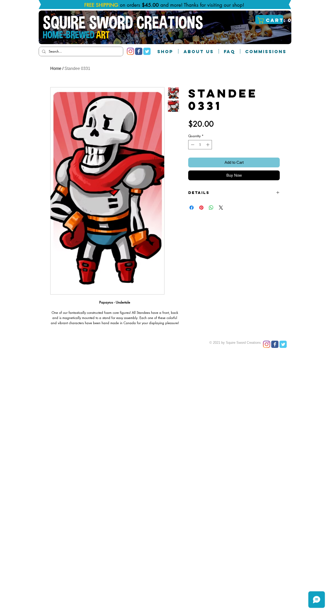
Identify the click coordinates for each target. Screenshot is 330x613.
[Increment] (208, 144)
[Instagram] (130, 51)
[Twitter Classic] (147, 51)
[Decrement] (192, 144)
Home (55, 68)
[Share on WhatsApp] (211, 208)
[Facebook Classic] (138, 51)
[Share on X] (221, 208)
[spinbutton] (200, 144)
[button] (270, 20)
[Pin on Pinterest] (201, 208)
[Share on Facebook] (191, 208)
